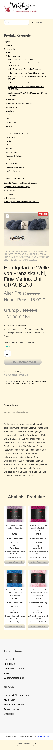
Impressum (9, 664)
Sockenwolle (8, 194)
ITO (7, 118)
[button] (7, 216)
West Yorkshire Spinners (15, 179)
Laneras (9, 130)
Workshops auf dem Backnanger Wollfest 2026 (21, 202)
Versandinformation (14, 704)
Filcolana (9, 115)
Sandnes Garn (11, 160)
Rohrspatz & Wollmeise (14, 156)
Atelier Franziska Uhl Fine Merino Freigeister (24, 69)
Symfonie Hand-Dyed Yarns (16, 167)
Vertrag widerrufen (25, 743)
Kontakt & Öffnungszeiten (17, 695)
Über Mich (9, 659)
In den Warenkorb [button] (14, 562)
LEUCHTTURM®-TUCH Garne (17, 133)
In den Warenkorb (23, 361)
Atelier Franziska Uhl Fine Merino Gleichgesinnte (26, 73)
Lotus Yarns (10, 137)
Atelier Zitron (10, 100)
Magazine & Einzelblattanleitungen (17, 187)
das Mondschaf (11, 107)
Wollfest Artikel (9, 198)
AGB (6, 673)
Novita (8, 141)
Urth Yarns (10, 175)
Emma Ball (8, 45)
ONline (8, 145)
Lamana (9, 126)
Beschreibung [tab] (11, 405)
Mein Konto (10, 699)
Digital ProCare (43, 736)
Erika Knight (10, 111)
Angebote (20, 381)
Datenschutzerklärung (15, 668)
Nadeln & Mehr (9, 190)
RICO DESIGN (11, 152)
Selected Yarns (11, 164)
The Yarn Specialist (13, 171)
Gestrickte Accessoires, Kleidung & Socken (20, 183)
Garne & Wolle (20, 251)
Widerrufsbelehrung (14, 678)
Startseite (9, 714)
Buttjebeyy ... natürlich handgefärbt (19, 103)
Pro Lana (9, 148)
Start (7, 251)
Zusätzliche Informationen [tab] (16, 412)
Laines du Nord (11, 122)
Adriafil (8, 52)
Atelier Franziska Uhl (13, 56)
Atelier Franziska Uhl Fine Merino (20, 59)
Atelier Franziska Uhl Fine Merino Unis (22, 83)
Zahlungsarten (11, 709)
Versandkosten (20, 325)
